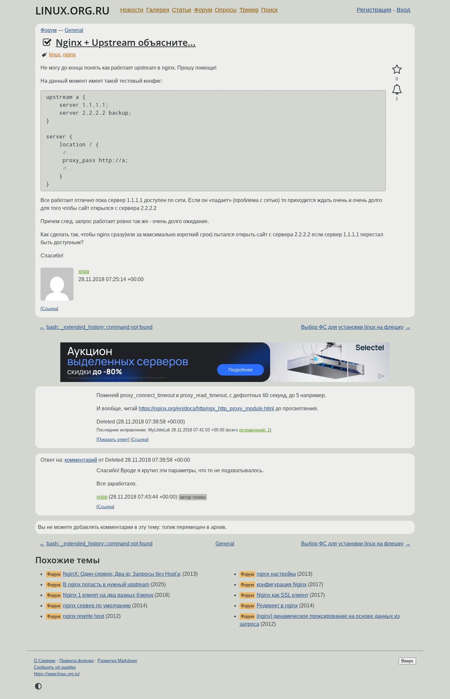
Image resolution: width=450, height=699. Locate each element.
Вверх (407, 660)
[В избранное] (396, 69)
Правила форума (76, 660)
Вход (403, 10)
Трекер (249, 10)
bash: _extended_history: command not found (99, 327)
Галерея (157, 10)
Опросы (226, 10)
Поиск (269, 10)
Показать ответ (113, 439)
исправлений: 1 (254, 429)
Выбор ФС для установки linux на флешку (352, 327)
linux (54, 54)
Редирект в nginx (277, 605)
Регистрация (374, 10)
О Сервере (44, 660)
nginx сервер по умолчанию (97, 605)
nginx (69, 54)
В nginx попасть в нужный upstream (106, 584)
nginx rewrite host (83, 616)
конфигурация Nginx (282, 584)
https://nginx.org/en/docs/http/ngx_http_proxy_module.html (206, 408)
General (74, 30)
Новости (131, 10)
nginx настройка (276, 574)
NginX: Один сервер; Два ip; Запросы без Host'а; (122, 574)
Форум (203, 10)
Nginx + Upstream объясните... (126, 42)
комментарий (81, 460)
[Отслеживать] (396, 90)
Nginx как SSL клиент (282, 595)
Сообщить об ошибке (55, 667)
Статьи (181, 10)
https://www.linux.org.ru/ (57, 673)
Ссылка (49, 308)
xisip (83, 271)
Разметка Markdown (117, 660)
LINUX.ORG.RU (72, 10)
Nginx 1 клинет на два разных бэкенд (108, 595)
